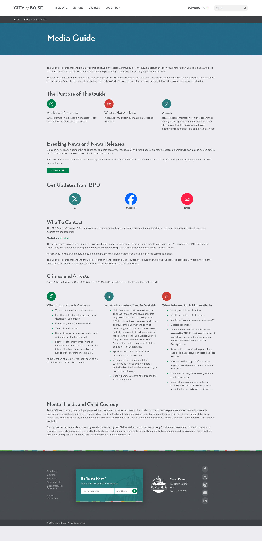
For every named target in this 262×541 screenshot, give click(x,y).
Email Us (64, 238)
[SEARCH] (245, 8)
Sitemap (50, 495)
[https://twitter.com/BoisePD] (75, 198)
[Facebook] (205, 469)
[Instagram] (205, 485)
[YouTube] (205, 493)
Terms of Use (52, 499)
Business (94, 8)
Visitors (78, 8)
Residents (61, 8)
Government (113, 8)
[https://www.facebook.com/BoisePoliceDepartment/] (131, 198)
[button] (134, 491)
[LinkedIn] (205, 501)
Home (17, 19)
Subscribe (58, 170)
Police (26, 19)
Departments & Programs (55, 487)
